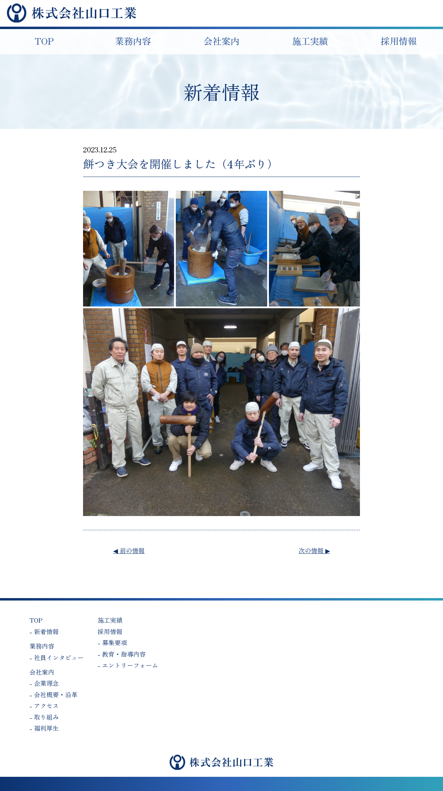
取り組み (46, 716)
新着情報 (46, 631)
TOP (36, 619)
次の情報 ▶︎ (314, 550)
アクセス (46, 705)
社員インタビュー (59, 657)
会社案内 (41, 671)
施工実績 (110, 619)
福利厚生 (46, 727)
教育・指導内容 (124, 653)
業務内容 (41, 645)
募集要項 (114, 642)
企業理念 (46, 682)
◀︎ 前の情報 (129, 550)
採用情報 (110, 631)
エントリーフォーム (130, 664)
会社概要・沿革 (56, 694)
